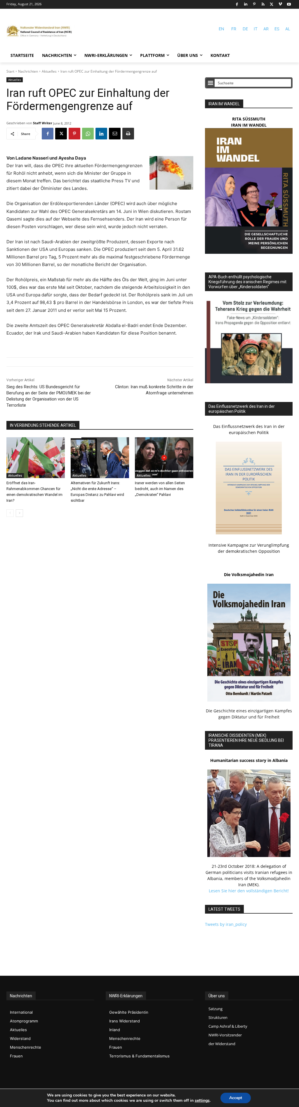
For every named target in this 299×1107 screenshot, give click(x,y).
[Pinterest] (254, 4)
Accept (235, 1098)
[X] (271, 4)
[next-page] (19, 513)
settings (202, 1100)
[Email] (115, 133)
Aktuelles (49, 71)
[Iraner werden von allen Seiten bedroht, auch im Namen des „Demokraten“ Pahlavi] (164, 457)
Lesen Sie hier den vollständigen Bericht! (249, 890)
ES (276, 28)
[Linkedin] (245, 4)
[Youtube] (289, 4)
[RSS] (263, 4)
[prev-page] (10, 513)
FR (233, 28)
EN (221, 28)
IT (256, 28)
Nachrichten (28, 71)
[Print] (128, 133)
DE (245, 28)
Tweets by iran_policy (226, 924)
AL (287, 28)
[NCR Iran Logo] (40, 31)
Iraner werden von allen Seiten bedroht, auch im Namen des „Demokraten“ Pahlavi (160, 489)
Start (10, 71)
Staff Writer (42, 123)
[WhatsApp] (88, 133)
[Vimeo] (280, 4)
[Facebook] (237, 4)
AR (266, 28)
